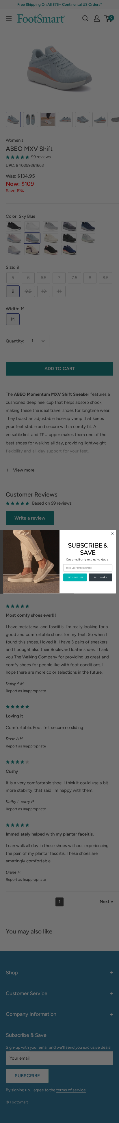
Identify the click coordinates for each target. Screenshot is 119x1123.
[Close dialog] (112, 533)
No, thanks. (100, 577)
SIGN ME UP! (75, 577)
